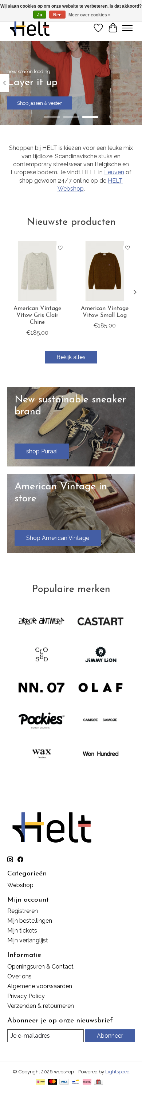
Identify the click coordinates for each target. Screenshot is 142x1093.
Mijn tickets (22, 930)
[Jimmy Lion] (100, 655)
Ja (39, 14)
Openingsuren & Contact (40, 966)
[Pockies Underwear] (41, 721)
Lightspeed (117, 1071)
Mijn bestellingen (29, 920)
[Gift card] (98, 1082)
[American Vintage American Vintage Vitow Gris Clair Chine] (37, 271)
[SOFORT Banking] (87, 1082)
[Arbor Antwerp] (41, 622)
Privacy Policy (26, 996)
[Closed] (41, 655)
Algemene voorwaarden (39, 986)
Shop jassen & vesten (40, 103)
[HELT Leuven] (29, 28)
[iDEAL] (40, 1082)
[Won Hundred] (100, 754)
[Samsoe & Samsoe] (100, 721)
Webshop (20, 885)
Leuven (114, 172)
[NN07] (41, 688)
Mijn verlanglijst (27, 940)
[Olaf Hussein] (100, 688)
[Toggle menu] (127, 28)
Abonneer (110, 1035)
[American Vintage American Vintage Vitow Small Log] (105, 271)
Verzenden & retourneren (40, 1005)
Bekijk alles (71, 357)
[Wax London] (41, 754)
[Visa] (64, 1082)
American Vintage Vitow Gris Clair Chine (37, 315)
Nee (57, 14)
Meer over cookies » (89, 14)
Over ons (19, 976)
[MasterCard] (52, 1082)
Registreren (22, 910)
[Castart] (100, 622)
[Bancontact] (75, 1082)
